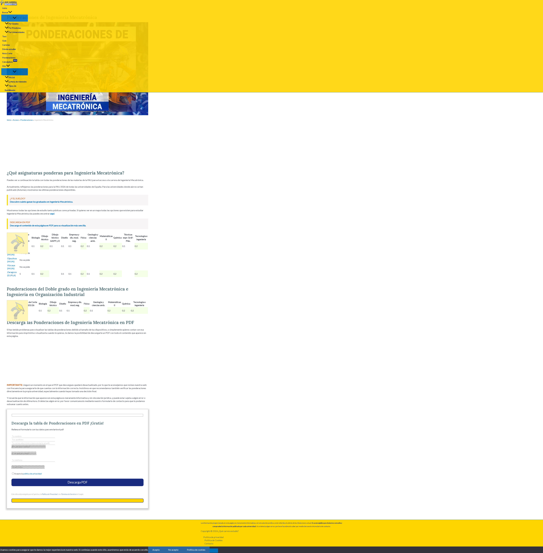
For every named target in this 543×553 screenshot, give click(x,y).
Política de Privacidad (49, 494)
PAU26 (11, 77)
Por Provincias (14, 28)
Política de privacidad (213, 537)
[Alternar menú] (14, 18)
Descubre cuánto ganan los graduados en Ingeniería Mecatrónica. (41, 201)
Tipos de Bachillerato (10, 88)
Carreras (6, 45)
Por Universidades (16, 32)
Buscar (5, 12)
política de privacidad (32, 473)
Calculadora (9, 61)
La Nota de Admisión (17, 81)
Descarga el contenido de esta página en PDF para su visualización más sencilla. (48, 225)
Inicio (4, 8)
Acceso (16, 120)
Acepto (156, 549)
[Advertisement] (77, 145)
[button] (10, 12)
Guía (4, 40)
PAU (4, 66)
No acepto (173, 549)
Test (4, 36)
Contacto (208, 543)
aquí (52, 213)
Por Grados (13, 23)
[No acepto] (214, 550)
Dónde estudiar (9, 49)
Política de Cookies (213, 540)
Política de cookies (196, 549)
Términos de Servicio (68, 494)
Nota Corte (7, 53)
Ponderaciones (9, 57)
